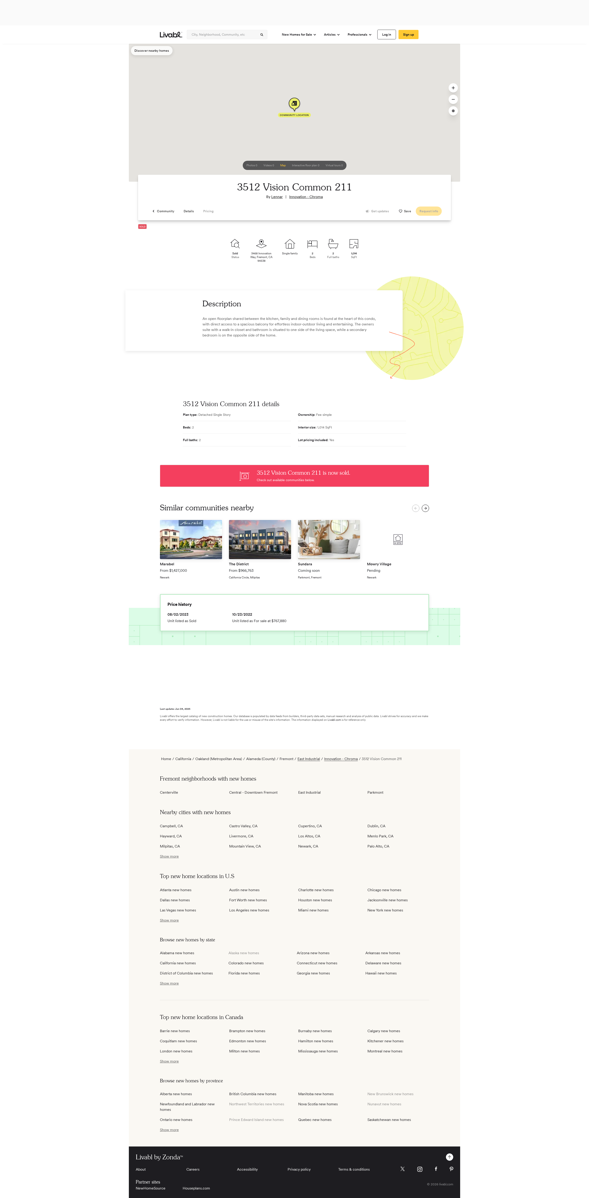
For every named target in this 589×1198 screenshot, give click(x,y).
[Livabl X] (402, 1169)
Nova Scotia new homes (318, 1104)
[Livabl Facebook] (436, 1169)
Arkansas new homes (382, 953)
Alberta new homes (176, 1094)
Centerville (169, 792)
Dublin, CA (376, 826)
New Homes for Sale (297, 34)
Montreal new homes (384, 1051)
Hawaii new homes (381, 973)
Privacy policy (299, 1169)
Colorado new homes (246, 963)
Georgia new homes (313, 973)
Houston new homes (315, 900)
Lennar (277, 197)
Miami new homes (313, 910)
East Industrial (308, 759)
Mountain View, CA (245, 846)
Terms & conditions (354, 1169)
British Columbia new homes (252, 1094)
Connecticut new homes (317, 963)
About (141, 1169)
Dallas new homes (175, 900)
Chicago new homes (384, 890)
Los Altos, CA (309, 836)
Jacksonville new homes (387, 900)
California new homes (178, 963)
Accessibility (247, 1169)
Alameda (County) (260, 759)
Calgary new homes (383, 1031)
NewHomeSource (150, 1188)
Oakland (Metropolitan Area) (218, 759)
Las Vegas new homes (178, 910)
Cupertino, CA (310, 826)
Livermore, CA (241, 836)
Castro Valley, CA (243, 826)
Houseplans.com (196, 1188)
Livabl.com (334, 719)
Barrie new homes (175, 1031)
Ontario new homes (176, 1120)
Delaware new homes (383, 963)
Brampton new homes (247, 1031)
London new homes (176, 1051)
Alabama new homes (177, 953)
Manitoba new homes (316, 1094)
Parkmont (375, 792)
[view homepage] (171, 34)
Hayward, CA (171, 836)
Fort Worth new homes (248, 900)
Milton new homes (244, 1051)
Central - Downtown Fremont (253, 792)
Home (166, 759)
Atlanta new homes (175, 890)
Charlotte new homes (316, 890)
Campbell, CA (171, 826)
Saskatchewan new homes (389, 1120)
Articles (330, 34)
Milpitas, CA (170, 846)
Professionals (357, 34)
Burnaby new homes (315, 1031)
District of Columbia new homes (186, 973)
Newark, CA (308, 846)
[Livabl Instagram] (419, 1169)
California (183, 759)
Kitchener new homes (385, 1041)
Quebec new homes (315, 1120)
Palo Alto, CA (378, 846)
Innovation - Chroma (306, 197)
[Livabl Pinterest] (451, 1169)
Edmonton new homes (247, 1041)
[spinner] (262, 34)
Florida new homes (244, 973)
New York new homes (385, 910)
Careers (192, 1169)
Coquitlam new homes (178, 1041)
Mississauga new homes (318, 1051)
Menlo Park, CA (380, 836)
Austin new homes (244, 890)
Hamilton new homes (315, 1041)
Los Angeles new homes (249, 910)
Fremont (286, 759)
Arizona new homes (313, 953)
